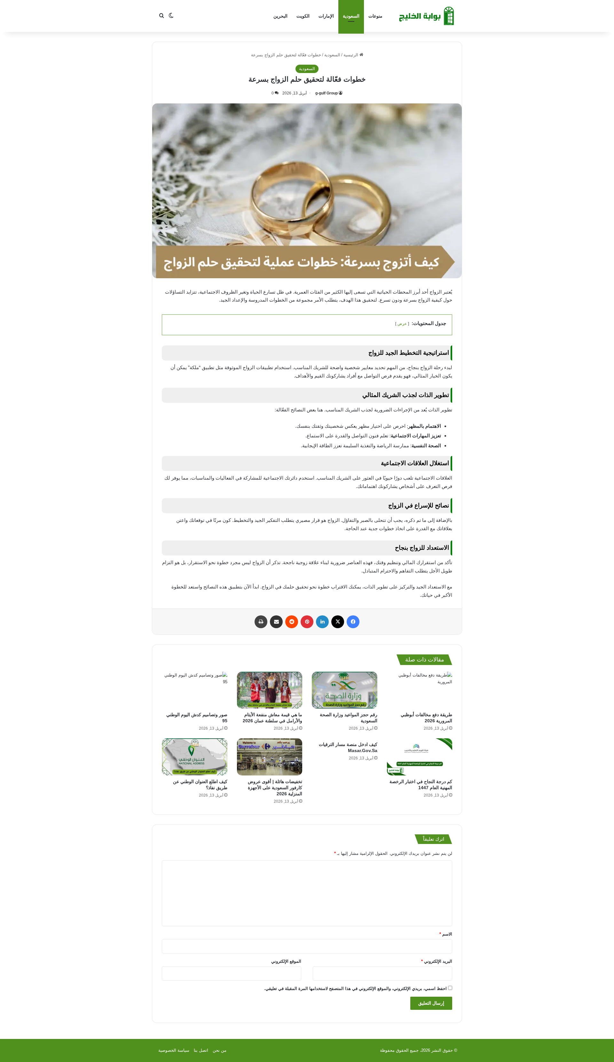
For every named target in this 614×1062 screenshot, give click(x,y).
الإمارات (326, 16)
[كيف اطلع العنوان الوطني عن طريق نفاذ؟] (194, 756)
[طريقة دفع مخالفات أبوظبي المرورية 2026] (420, 690)
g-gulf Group (326, 93)
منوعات (375, 16)
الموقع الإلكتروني (286, 961)
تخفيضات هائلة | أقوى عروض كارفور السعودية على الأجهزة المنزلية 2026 (275, 787)
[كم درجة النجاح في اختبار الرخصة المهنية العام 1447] (420, 756)
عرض (402, 323)
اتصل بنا (201, 1050)
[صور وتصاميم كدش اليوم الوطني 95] (194, 690)
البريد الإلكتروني (436, 961)
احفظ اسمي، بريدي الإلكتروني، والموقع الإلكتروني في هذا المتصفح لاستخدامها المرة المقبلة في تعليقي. (355, 988)
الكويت (303, 16)
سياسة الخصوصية (173, 1050)
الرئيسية (351, 55)
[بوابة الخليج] (427, 16)
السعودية (351, 16)
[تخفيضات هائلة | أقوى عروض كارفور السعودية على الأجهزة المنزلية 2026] (270, 756)
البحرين (280, 16)
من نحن (219, 1050)
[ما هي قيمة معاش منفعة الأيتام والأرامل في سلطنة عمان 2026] (270, 690)
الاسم (445, 934)
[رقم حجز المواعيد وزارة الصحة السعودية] (344, 690)
